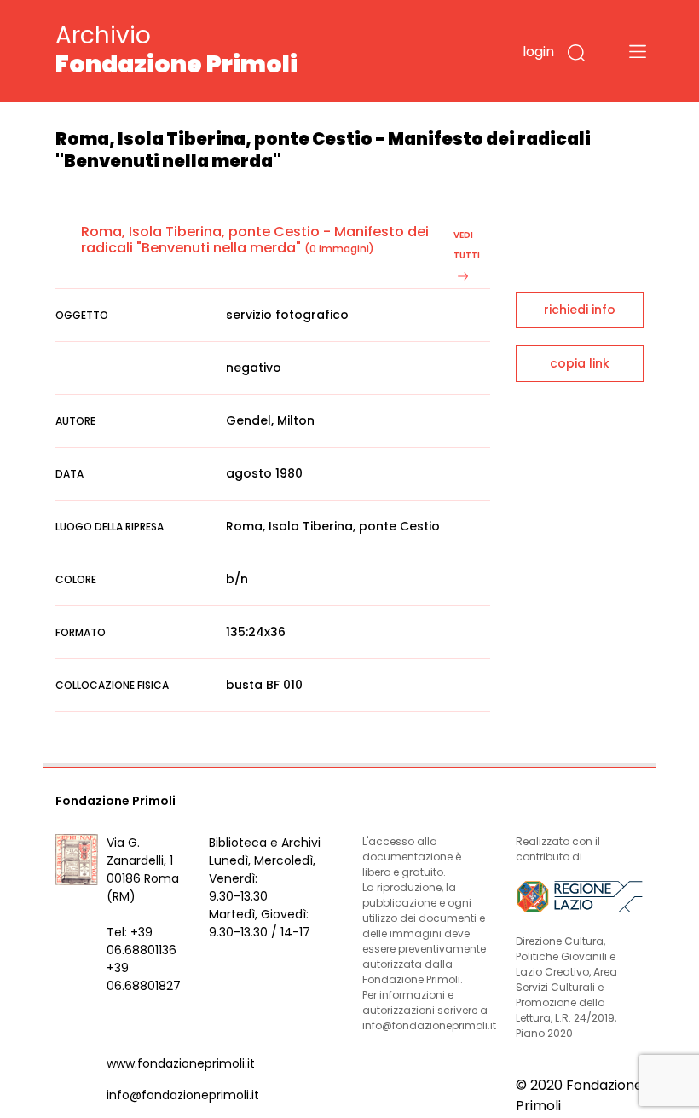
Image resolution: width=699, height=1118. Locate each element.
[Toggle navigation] (637, 51)
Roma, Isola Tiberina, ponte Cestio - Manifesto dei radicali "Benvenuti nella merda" (255, 240)
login (538, 51)
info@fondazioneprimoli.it (183, 1095)
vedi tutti (466, 245)
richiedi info (579, 309)
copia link (579, 363)
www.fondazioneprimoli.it (181, 1063)
